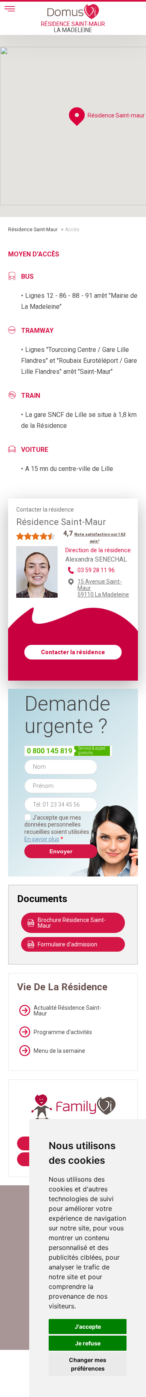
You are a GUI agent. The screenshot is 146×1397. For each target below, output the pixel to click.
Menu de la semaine (59, 1051)
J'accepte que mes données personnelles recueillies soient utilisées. (57, 828)
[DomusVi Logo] (73, 11)
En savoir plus (41, 839)
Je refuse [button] (88, 1343)
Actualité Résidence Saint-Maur (67, 1010)
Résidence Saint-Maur (33, 229)
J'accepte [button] (88, 1326)
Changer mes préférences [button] (87, 1364)
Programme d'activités (63, 1032)
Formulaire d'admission (67, 944)
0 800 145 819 (49, 750)
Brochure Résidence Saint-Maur (72, 923)
